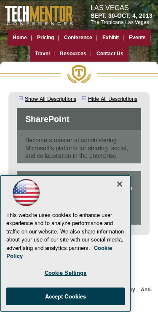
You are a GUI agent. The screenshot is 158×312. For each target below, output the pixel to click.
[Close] (119, 184)
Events (137, 38)
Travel (42, 54)
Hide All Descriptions (112, 99)
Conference (78, 38)
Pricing (45, 38)
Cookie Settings (66, 273)
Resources (73, 54)
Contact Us (109, 54)
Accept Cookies (65, 296)
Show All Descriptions (50, 99)
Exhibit (110, 38)
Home (20, 38)
